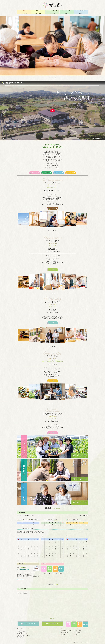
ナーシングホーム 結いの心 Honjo (52, 10)
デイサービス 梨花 (24, 13)
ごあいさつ (38, 10)
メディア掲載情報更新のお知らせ (23, 569)
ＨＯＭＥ (24, 10)
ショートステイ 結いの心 (80, 10)
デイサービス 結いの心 (67, 10)
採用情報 (66, 13)
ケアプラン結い (38, 13)
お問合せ (80, 13)
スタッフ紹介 (52, 13)
